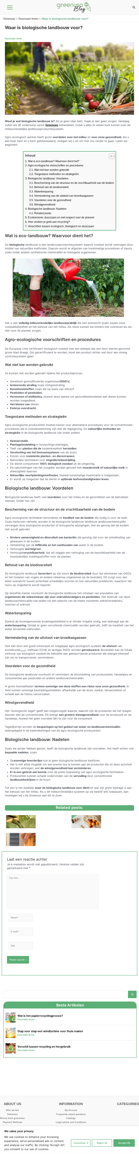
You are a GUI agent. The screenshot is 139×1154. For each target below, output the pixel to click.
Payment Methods (12, 1122)
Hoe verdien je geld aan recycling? (49, 221)
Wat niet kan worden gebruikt (51, 169)
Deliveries (12, 1114)
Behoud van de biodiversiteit (51, 187)
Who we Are (12, 1110)
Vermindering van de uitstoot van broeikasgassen (63, 195)
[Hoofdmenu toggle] (10, 7)
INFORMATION (71, 1104)
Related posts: (43, 213)
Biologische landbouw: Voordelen (48, 178)
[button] (134, 7)
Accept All (124, 1142)
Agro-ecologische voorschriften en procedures (55, 165)
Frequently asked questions (71, 1114)
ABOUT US (12, 1104)
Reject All (102, 1142)
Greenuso (9, 18)
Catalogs (71, 1118)
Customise (79, 1142)
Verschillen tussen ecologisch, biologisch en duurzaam (61, 226)
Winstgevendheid (44, 204)
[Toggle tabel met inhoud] (110, 156)
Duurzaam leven (28, 18)
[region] (69, 1140)
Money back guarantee (12, 1118)
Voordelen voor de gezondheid (52, 200)
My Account (71, 1110)
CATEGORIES (128, 1104)
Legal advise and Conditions (71, 1122)
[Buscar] (132, 994)
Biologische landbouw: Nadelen (47, 208)
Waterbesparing (43, 191)
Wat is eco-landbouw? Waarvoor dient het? (53, 161)
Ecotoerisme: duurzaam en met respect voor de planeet (61, 217)
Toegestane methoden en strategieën (56, 174)
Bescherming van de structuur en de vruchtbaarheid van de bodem (74, 182)
